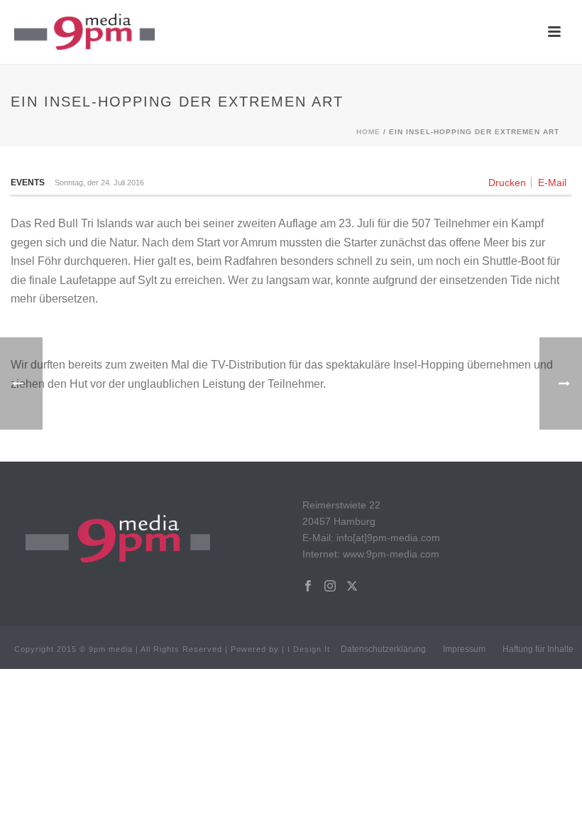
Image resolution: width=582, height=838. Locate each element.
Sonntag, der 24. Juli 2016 (99, 182)
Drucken (507, 182)
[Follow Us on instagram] (330, 586)
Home (368, 132)
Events (28, 182)
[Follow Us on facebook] (308, 586)
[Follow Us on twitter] (352, 586)
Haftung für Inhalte (538, 649)
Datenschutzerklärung (383, 649)
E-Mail (552, 182)
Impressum (464, 649)
